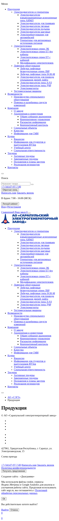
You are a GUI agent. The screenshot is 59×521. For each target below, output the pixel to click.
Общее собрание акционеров (35, 116)
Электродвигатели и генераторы (31, 12)
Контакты (13, 167)
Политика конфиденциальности (18, 468)
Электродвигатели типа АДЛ (36, 82)
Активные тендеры (24, 156)
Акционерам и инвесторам (28, 113)
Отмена (14, 510)
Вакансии (19, 139)
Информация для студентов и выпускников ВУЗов (29, 143)
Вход (4, 206)
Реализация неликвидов (27, 164)
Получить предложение (14, 471)
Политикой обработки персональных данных (24, 491)
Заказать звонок (25, 193)
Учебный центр (22, 147)
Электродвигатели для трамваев (37, 23)
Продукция (14, 9)
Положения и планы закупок (29, 161)
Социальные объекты (25, 128)
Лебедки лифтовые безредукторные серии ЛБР (35, 70)
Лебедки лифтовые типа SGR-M (37, 74)
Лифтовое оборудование (27, 65)
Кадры (11, 136)
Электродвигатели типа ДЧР (35, 85)
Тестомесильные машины (27, 91)
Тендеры (12, 153)
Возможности (15, 94)
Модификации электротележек (36, 63)
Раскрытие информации (33, 122)
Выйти (5, 509)
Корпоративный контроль (34, 125)
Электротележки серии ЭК (34, 48)
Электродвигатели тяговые (34, 26)
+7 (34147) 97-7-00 (11, 465)
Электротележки (23, 46)
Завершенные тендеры (26, 159)
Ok (4, 499)
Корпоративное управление (35, 119)
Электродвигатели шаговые (35, 31)
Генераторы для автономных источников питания (35, 41)
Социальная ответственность (29, 150)
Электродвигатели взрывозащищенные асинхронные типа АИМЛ (38, 17)
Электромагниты (29, 88)
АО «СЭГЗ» (14, 397)
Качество (19, 130)
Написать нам (8, 193)
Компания (13, 108)
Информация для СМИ (26, 133)
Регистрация (14, 206)
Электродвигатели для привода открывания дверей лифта (37, 78)
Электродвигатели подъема (35, 29)
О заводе (18, 111)
